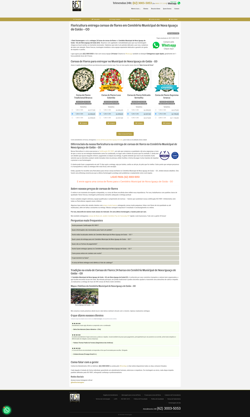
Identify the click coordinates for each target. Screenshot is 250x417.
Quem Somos (167, 8)
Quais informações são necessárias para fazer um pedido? (92, 230)
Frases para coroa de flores (152, 395)
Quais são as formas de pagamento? (84, 244)
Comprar (84, 123)
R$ (91, 110)
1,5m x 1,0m (79, 118)
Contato (176, 8)
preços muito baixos (110, 205)
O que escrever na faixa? (80, 258)
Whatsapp (128, 54)
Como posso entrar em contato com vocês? (87, 253)
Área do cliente (155, 8)
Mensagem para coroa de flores (131, 395)
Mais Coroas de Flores (125, 134)
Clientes (145, 8)
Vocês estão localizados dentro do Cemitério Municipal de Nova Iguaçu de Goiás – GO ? (102, 234)
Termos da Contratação (103, 399)
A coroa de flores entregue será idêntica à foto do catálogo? (92, 263)
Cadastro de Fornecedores (173, 395)
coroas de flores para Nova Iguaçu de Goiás (109, 140)
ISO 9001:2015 (125, 399)
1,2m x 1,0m (79, 114)
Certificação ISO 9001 (106, 151)
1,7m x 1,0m (162, 114)
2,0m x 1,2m (162, 118)
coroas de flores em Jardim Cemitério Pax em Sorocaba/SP (109, 216)
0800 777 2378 (161, 3)
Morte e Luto (135, 8)
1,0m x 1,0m (79, 110)
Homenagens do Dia (174, 403)
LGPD (115, 399)
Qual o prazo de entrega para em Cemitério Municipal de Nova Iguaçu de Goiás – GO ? (101, 239)
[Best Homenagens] (76, 8)
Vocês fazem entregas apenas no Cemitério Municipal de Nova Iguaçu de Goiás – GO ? (102, 249)
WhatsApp (123, 366)
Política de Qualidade (157, 399)
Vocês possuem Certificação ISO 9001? (85, 225)
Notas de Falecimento (174, 399)
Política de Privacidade (140, 399)
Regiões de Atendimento (110, 395)
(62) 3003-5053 (142, 3)
